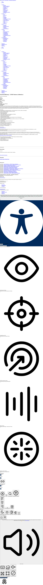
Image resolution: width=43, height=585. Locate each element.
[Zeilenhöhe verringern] (0, 488)
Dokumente (4, 40)
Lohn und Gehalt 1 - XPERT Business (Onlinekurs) (10, 172)
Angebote (3, 4)
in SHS (4, 22)
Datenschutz (3, 92)
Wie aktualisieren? (27, 520)
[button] (0, 199)
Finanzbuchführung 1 (3, 127)
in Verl (4, 21)
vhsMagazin (5, 23)
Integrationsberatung (6, 26)
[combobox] (21, 197)
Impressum (3, 43)
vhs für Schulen (5, 19)
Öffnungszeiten (4, 185)
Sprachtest (4, 25)
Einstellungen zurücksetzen (3, 577)
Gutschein (4, 27)
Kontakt (3, 2)
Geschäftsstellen (5, 33)
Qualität (4, 36)
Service (3, 24)
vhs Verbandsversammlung (6, 35)
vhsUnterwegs (5, 10)
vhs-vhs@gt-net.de (2, 177)
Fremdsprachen (5, 8)
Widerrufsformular (2, 189)
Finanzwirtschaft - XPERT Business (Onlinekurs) (10, 171)
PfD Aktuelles (5, 39)
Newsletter (3, 186)
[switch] (0, 427)
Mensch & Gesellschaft (6, 6)
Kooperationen (5, 32)
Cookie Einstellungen (3, 187)
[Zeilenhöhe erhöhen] (0, 485)
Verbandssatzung (5, 34)
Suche (2, 1)
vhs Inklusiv (5, 17)
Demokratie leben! (4, 37)
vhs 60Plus (4, 18)
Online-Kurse (5, 11)
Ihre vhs (3, 13)
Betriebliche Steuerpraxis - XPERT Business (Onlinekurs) (11, 166)
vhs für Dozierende (5, 28)
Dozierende (4, 15)
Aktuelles (4, 5)
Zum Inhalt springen (3, 576)
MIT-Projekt (5, 41)
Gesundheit (4, 7)
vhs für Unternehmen (6, 20)
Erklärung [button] (1, 244)
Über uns (3, 29)
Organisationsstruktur (6, 31)
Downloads (3, 184)
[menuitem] (22, 1)
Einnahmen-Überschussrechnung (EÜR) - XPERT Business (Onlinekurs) (13, 168)
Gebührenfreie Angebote (6, 12)
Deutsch (4, 9)
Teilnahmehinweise (4, 44)
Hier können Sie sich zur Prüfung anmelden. (6, 135)
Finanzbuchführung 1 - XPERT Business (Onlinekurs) (11, 169)
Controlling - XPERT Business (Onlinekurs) (9, 165)
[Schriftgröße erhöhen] (0, 474)
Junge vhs (4, 16)
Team (4, 14)
